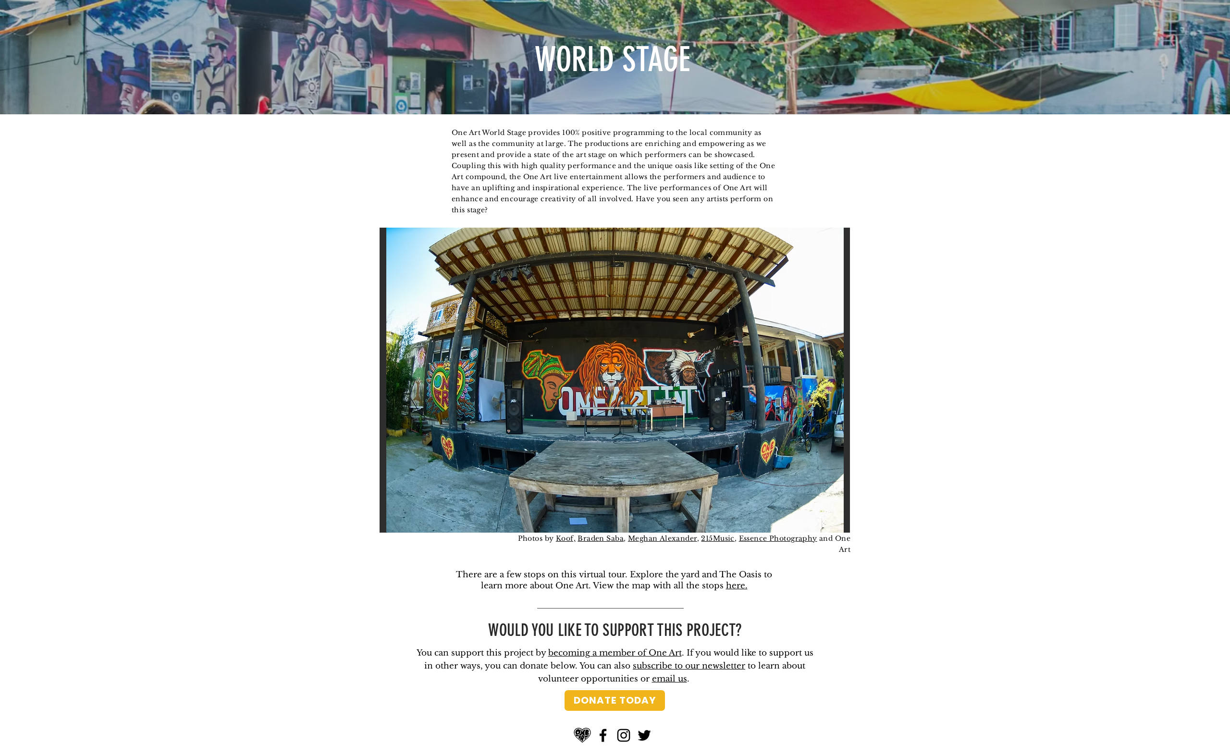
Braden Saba (601, 538)
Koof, (566, 538)
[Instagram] (623, 735)
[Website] (582, 735)
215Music (717, 538)
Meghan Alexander (662, 538)
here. (737, 586)
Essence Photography (778, 538)
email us (669, 679)
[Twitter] (644, 735)
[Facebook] (603, 735)
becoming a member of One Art (615, 653)
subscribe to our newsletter (689, 666)
